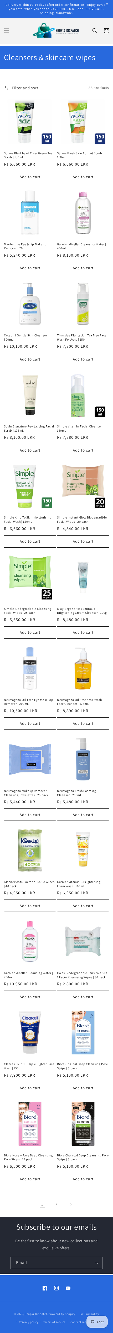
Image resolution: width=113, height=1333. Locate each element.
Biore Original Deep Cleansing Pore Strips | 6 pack (82, 1066)
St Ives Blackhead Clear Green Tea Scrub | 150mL (28, 155)
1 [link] (42, 1204)
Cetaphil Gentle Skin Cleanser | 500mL (26, 337)
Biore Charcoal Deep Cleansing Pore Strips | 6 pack (83, 1157)
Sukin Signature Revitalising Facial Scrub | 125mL (29, 428)
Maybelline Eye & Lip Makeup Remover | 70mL (25, 246)
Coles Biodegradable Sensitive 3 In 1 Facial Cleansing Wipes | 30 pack (82, 975)
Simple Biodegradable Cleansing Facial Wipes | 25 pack (28, 611)
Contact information (84, 1322)
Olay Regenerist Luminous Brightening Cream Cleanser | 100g (82, 611)
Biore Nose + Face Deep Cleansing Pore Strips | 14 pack (28, 1157)
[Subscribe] (96, 1263)
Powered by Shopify (61, 1314)
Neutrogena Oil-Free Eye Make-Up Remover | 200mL (28, 702)
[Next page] (70, 1204)
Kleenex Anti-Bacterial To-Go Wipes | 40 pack (29, 884)
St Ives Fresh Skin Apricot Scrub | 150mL (80, 155)
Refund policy (89, 1314)
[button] (6, 30)
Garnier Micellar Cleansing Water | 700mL (28, 975)
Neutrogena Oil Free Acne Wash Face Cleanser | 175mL (79, 702)
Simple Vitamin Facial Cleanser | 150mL (80, 428)
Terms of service (54, 1322)
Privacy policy (28, 1322)
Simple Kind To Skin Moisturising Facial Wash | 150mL (27, 519)
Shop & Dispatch (36, 1314)
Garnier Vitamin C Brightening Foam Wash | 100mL (78, 884)
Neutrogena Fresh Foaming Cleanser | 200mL (76, 793)
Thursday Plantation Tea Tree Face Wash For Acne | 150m (81, 337)
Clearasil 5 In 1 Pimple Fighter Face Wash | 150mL (29, 1066)
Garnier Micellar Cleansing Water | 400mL (81, 246)
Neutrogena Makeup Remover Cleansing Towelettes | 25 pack (26, 793)
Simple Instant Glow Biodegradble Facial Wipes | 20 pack (82, 519)
